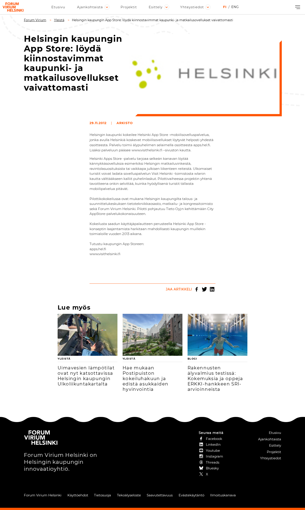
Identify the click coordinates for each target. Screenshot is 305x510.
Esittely (156, 7)
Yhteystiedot (192, 7)
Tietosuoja (102, 495)
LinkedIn (212, 289)
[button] (297, 7)
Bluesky (212, 468)
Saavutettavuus (160, 495)
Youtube (213, 450)
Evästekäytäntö (191, 495)
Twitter (204, 289)
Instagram (214, 456)
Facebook (196, 289)
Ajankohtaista (90, 7)
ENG (235, 7)
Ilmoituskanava (223, 495)
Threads (212, 462)
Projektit (129, 7)
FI (225, 7)
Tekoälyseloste (129, 495)
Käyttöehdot (77, 495)
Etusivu (58, 7)
